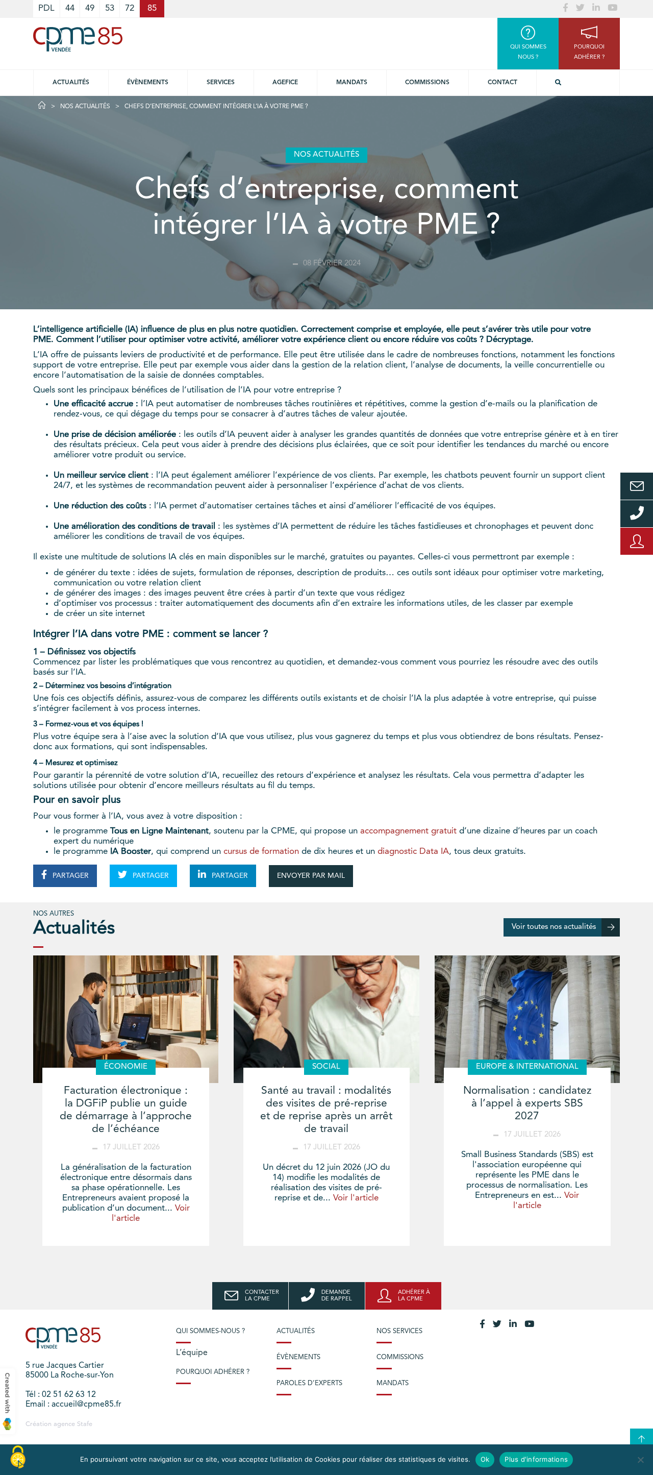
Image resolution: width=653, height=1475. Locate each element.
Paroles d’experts (309, 1383)
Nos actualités (85, 107)
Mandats (351, 83)
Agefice (285, 83)
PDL (46, 8)
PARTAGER (70, 875)
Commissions (427, 83)
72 (129, 8)
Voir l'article (356, 1198)
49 (89, 8)
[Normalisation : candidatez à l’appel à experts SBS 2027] (527, 1019)
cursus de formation (261, 851)
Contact (502, 83)
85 (152, 8)
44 (69, 8)
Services (221, 83)
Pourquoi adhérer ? (212, 1372)
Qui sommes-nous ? (210, 1331)
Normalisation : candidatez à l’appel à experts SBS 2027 (527, 1104)
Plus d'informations (536, 1459)
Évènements (147, 83)
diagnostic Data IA (413, 851)
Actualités (71, 83)
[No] (640, 1460)
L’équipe (192, 1353)
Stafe (84, 1424)
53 (109, 8)
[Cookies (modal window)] (18, 1457)
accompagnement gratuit (408, 831)
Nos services (399, 1331)
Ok (485, 1459)
